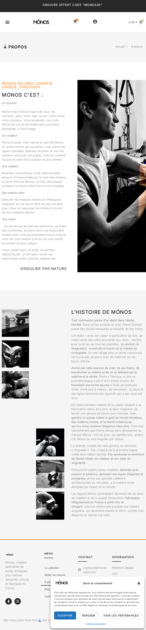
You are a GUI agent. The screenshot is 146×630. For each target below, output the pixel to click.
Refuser (88, 616)
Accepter (65, 616)
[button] (139, 583)
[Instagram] (17, 601)
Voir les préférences (121, 616)
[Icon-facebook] (8, 601)
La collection (52, 567)
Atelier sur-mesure (55, 574)
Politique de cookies (96, 623)
